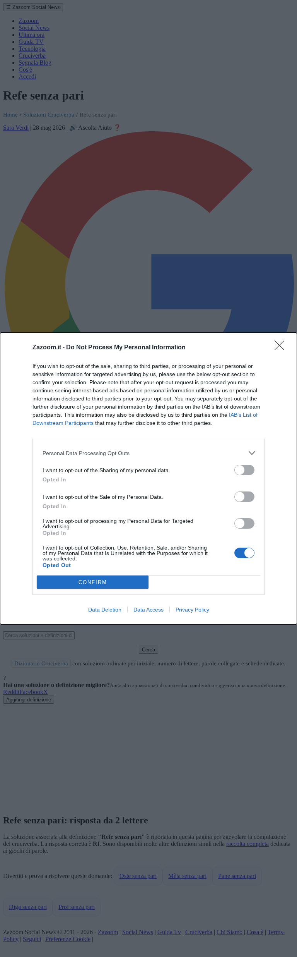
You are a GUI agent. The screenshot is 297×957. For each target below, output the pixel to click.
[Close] (282, 347)
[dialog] (148, 478)
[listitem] (148, 453)
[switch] (244, 470)
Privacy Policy (192, 610)
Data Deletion (104, 610)
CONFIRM (93, 582)
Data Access (148, 610)
